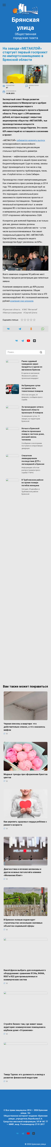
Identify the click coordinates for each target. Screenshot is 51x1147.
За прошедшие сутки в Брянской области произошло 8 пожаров (32, 410)
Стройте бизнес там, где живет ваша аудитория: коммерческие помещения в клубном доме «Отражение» (24, 1027)
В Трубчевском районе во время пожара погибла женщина (32, 483)
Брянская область (12, 310)
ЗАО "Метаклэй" (30, 310)
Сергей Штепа (31, 313)
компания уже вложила (21, 301)
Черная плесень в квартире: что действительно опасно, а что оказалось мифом (24, 726)
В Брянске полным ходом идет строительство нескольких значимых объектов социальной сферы (23, 922)
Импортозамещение (13, 313)
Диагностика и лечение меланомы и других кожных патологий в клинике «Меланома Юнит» (22, 872)
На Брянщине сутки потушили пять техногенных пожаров (32, 388)
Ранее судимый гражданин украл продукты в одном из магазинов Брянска (32, 365)
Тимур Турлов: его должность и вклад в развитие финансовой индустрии (24, 1076)
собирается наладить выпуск (31, 140)
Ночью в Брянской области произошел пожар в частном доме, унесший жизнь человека (33, 434)
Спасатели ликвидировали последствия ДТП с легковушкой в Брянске (33, 460)
